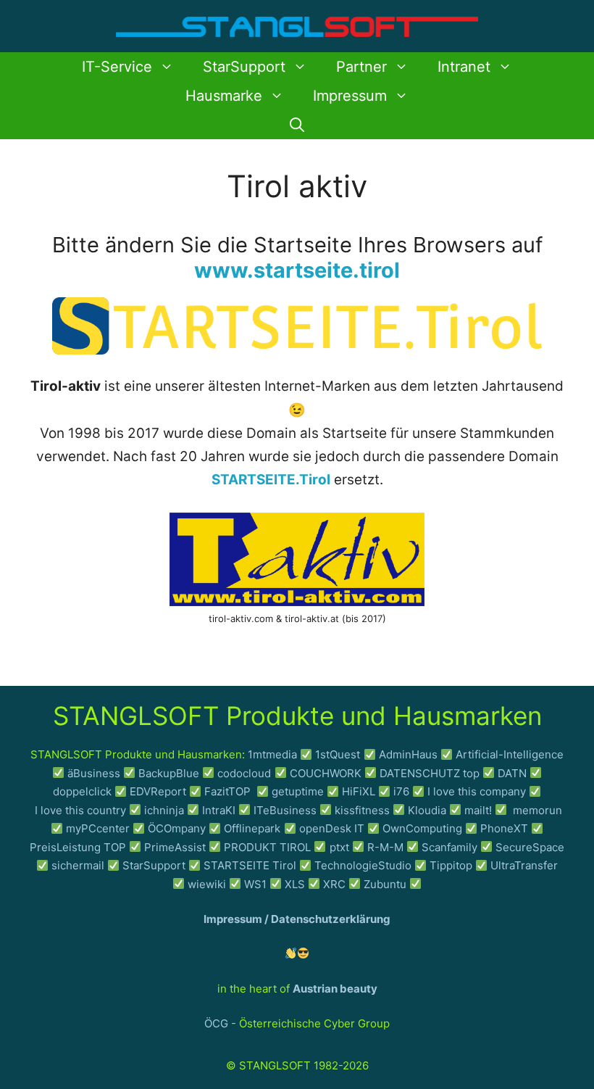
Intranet (464, 66)
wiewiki (207, 884)
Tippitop (451, 865)
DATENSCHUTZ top (430, 773)
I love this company (476, 791)
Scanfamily (449, 847)
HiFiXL (358, 791)
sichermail (77, 865)
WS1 (255, 884)
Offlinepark (252, 828)
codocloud (244, 773)
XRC (334, 884)
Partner (361, 66)
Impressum (350, 95)
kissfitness (362, 810)
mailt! (478, 810)
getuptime (298, 791)
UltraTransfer (524, 865)
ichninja (164, 810)
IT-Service (117, 66)
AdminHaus (408, 754)
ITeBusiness (285, 810)
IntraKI (218, 810)
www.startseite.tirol (297, 270)
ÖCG (216, 1023)
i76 (401, 791)
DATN (512, 773)
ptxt (339, 847)
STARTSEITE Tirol (250, 865)
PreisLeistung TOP (78, 847)
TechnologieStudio (362, 865)
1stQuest (337, 754)
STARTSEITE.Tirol (271, 479)
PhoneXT (505, 828)
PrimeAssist (175, 847)
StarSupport (244, 66)
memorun (537, 810)
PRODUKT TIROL (267, 847)
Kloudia (427, 810)
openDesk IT (331, 828)
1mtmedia (272, 754)
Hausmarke (223, 95)
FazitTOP (229, 791)
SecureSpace (529, 847)
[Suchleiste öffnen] (297, 124)
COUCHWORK (325, 773)
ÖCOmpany (177, 828)
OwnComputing (422, 828)
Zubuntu (385, 884)
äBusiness (93, 773)
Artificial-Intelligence (510, 754)
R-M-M (385, 847)
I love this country (80, 810)
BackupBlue (168, 773)
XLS (295, 884)
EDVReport (158, 791)
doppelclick (82, 791)
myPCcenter (98, 828)
